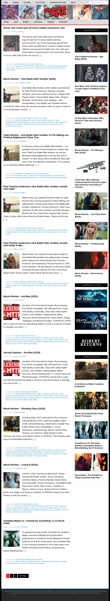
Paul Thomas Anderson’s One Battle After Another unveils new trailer (35, 187)
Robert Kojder (32, 118)
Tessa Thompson (55, 510)
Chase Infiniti (41, 120)
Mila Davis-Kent (42, 508)
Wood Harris (10, 70)
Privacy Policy (71, 593)
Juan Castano (10, 68)
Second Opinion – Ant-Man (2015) (21, 352)
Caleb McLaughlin (59, 450)
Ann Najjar (19, 506)
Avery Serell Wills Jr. (32, 450)
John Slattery (59, 340)
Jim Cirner (45, 452)
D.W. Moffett (50, 120)
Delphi (54, 66)
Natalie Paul (58, 454)
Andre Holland (20, 66)
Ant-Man (33, 338)
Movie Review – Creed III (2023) (20, 464)
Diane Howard (36, 452)
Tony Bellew (17, 512)
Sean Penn (18, 124)
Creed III (27, 506)
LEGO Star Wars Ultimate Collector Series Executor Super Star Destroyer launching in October (90, 183)
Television (39, 64)
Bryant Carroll (47, 450)
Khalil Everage (16, 454)
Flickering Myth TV (30, 173)
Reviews (23, 118)
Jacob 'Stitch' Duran (51, 506)
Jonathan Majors (47, 561)
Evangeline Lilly (22, 340)
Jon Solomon (54, 452)
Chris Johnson (11, 452)
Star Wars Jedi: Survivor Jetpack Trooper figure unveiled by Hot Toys (91, 88)
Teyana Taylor (53, 124)
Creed (49, 66)
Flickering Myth (55, 12)
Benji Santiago (41, 66)
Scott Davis (31, 336)
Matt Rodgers (20, 559)
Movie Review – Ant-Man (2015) (20, 296)
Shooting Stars (31, 456)
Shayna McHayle (29, 124)
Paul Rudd (13, 343)
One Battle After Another (40, 122)
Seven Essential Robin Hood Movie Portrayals (89, 414)
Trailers (40, 228)
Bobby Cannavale (43, 338)
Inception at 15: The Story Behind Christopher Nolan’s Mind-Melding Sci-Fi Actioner (89, 445)
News (22, 64)
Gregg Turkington (35, 340)
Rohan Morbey (32, 392)
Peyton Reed (22, 343)
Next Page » (23, 576)
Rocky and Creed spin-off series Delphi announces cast (34, 28)
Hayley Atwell (48, 340)
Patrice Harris (53, 508)
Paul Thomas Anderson (58, 122)
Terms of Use (60, 593)
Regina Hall (10, 124)
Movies (17, 64)
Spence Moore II (28, 510)
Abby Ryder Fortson (22, 338)
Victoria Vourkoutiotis (56, 68)
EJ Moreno (19, 173)
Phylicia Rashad (11, 563)
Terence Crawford (41, 510)
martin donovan (17, 341)
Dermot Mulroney (23, 452)
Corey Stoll (54, 338)
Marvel (26, 341)
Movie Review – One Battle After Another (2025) (29, 79)
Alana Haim (19, 120)
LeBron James (28, 454)
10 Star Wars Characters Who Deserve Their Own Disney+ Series (89, 120)
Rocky (32, 68)
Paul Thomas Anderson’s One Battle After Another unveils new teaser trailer (35, 244)
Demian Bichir (62, 66)
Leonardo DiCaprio (23, 122)
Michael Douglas (56, 341)
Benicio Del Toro (29, 120)
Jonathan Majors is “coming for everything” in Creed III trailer (33, 522)
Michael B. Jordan (22, 68)
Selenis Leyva (17, 510)
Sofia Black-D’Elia (41, 68)
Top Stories (43, 118)
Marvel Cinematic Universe (39, 341)
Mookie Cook (48, 454)
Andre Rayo (31, 66)
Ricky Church (30, 64)
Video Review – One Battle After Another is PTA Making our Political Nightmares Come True (36, 136)
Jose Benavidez (17, 508)
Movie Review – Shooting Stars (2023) (24, 408)
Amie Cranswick (20, 228)
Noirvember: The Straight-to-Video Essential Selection (89, 476)
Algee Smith (19, 450)
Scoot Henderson (18, 456)
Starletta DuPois (41, 124)
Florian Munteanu (37, 506)
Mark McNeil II (39, 454)
